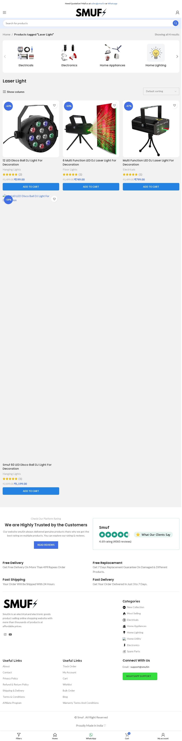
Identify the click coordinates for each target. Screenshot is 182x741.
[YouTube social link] (10, 634)
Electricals (129, 169)
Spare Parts (133, 651)
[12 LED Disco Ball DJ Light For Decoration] (31, 128)
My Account (69, 672)
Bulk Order (69, 690)
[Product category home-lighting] (156, 56)
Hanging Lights (12, 169)
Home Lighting (135, 632)
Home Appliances (136, 626)
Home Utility (134, 638)
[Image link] (20, 603)
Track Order (69, 666)
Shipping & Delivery (13, 690)
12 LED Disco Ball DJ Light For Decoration (22, 162)
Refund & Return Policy (16, 684)
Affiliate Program (12, 702)
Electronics (133, 645)
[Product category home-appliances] (113, 56)
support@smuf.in (139, 666)
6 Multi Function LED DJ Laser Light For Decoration (89, 162)
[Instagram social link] (5, 634)
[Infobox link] (13, 563)
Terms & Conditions (14, 696)
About (6, 666)
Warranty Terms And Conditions (81, 702)
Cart (65, 678)
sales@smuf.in (98, 3)
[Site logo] (91, 12)
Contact (7, 672)
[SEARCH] (175, 23)
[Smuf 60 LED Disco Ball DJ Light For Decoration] (31, 327)
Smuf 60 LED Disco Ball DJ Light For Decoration (27, 467)
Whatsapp (112, 3)
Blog (65, 696)
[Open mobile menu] (4, 12)
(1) (80, 174)
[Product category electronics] (69, 56)
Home (6, 34)
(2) (20, 174)
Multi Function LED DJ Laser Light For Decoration (148, 162)
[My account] (177, 12)
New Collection (135, 607)
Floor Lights (70, 169)
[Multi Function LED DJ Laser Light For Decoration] (151, 128)
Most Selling (134, 613)
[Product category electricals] (26, 56)
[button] (4, 56)
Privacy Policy (10, 678)
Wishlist (67, 684)
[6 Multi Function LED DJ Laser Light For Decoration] (91, 128)
